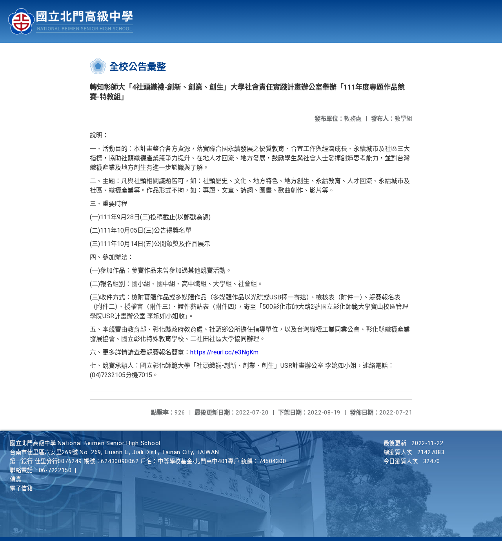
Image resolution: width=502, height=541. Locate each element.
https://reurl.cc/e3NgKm (224, 352)
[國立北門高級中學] (70, 21)
